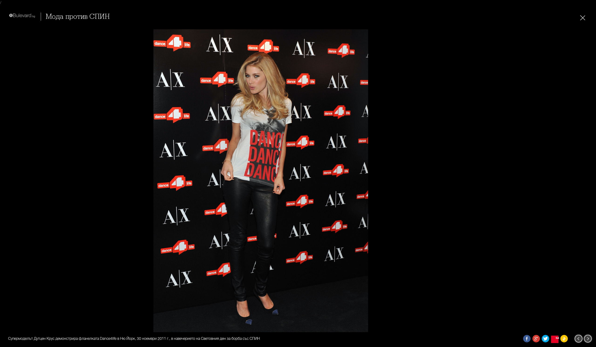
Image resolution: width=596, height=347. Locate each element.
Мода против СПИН (78, 17)
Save (557, 338)
